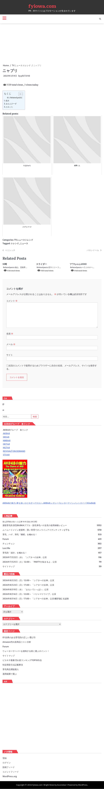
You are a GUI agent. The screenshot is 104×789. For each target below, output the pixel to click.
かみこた (9, 107)
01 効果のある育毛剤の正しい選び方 (19, 637)
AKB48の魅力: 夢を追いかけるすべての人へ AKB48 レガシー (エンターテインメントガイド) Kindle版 (49, 503)
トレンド (15, 243)
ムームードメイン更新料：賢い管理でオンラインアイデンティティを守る (36, 530)
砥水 (7, 101)
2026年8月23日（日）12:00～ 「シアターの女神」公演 (28, 580)
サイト (9, 355)
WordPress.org (10, 776)
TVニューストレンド (23, 240)
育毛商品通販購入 (11, 669)
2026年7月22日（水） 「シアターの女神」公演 (25, 557)
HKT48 (6, 444)
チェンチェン (9, 543)
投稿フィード (9, 767)
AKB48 (6, 433)
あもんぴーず (11, 104)
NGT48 (6, 447)
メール (10, 344)
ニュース (24, 243)
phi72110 (25, 76)
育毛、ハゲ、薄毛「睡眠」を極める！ (20, 534)
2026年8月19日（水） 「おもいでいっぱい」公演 (25, 589)
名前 (9, 333)
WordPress (82, 785)
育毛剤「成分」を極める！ (15, 552)
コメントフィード (11, 771)
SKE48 (6, 437)
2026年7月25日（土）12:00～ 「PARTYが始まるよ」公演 (30, 562)
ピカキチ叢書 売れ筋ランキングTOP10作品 (22, 660)
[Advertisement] (52, 43)
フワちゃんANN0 (78, 264)
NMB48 (6, 440)
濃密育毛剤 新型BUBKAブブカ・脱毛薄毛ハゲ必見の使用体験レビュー (35, 525)
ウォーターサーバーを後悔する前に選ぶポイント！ (26, 651)
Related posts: (16, 98)
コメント (12, 300)
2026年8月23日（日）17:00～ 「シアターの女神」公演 (28, 585)
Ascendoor (61, 785)
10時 (5, 264)
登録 (5, 758)
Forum (6, 539)
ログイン (7, 762)
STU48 (6, 454)
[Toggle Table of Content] (19, 94)
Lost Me (6, 548)
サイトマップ (9, 566)
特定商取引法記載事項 (13, 665)
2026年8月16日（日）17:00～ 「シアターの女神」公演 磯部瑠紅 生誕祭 (36, 598)
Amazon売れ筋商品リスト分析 (17, 642)
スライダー (41, 264)
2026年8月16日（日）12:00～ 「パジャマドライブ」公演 (29, 594)
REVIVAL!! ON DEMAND (14, 451)
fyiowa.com (42, 6)
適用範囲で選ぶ (10, 674)
